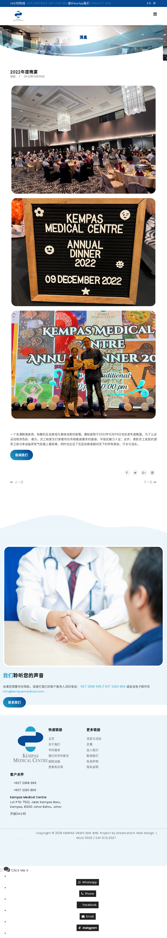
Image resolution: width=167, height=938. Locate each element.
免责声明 (92, 761)
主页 (51, 739)
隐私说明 (92, 767)
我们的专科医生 (58, 756)
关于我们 (54, 744)
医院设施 (54, 761)
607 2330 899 (115, 687)
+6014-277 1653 (100, 3)
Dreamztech (125, 833)
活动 (13, 76)
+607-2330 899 (57, 3)
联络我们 (21, 455)
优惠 (89, 744)
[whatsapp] (16, 834)
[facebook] (24, 834)
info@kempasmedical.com (23, 691)
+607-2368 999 (35, 3)
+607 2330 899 (25, 790)
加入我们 (92, 750)
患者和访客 (55, 767)
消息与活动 (94, 739)
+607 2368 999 (25, 783)
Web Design (145, 833)
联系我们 (14, 702)
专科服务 (54, 750)
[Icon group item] (20, 844)
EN (149, 3)
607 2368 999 (91, 687)
